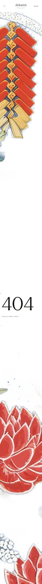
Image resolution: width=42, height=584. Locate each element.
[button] (36, 6)
